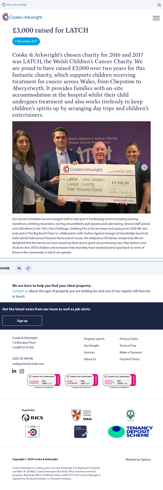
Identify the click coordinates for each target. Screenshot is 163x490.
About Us (90, 359)
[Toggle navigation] (156, 18)
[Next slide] (144, 167)
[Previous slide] (19, 167)
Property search (94, 339)
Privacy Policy (129, 339)
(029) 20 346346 (22, 358)
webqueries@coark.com (28, 364)
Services (89, 352)
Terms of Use (128, 345)
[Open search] (159, 4)
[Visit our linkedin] (14, 370)
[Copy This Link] (28, 268)
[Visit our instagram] (22, 370)
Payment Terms (130, 359)
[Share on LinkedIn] (19, 268)
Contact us (20, 291)
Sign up (22, 321)
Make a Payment (131, 352)
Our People (91, 345)
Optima (146, 459)
